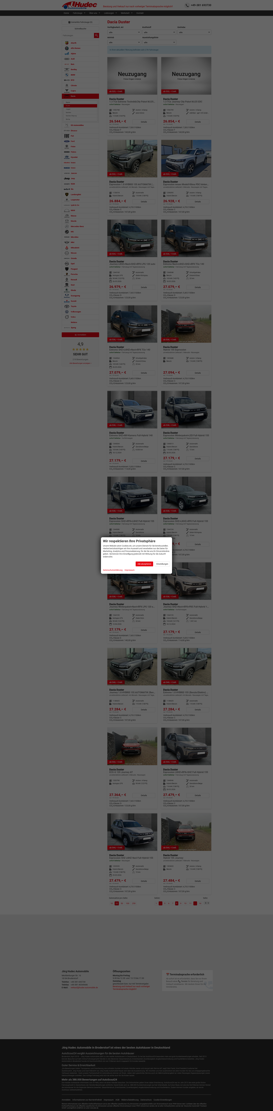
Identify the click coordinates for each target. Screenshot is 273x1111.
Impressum (130, 570)
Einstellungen (162, 564)
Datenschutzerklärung (113, 570)
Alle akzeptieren (144, 564)
